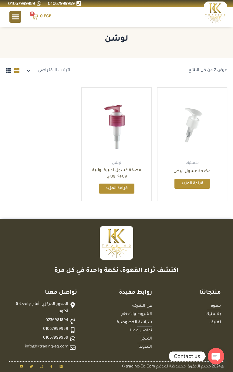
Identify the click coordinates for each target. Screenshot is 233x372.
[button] (15, 17)
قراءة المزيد (192, 183)
